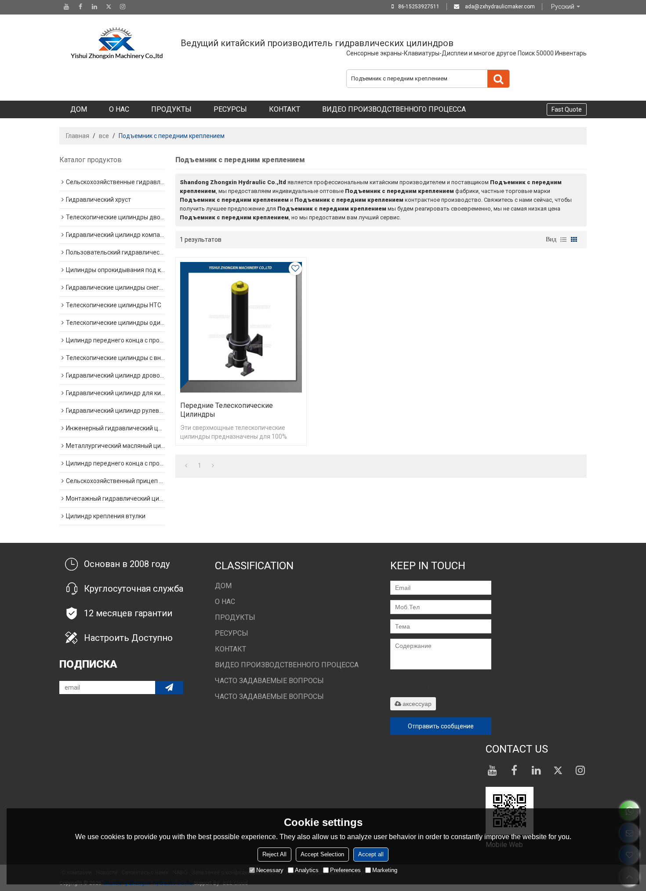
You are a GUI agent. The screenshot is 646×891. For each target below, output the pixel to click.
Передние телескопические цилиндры (226, 409)
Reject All (274, 854)
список (563, 239)
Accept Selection (322, 854)
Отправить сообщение (441, 726)
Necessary (269, 870)
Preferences (345, 870)
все (104, 135)
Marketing (384, 870)
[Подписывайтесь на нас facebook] (80, 6)
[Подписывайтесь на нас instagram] (123, 6)
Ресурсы (230, 109)
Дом (78, 109)
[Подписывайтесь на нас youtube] (66, 6)
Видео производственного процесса (394, 109)
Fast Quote (567, 109)
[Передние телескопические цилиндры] (241, 327)
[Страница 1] (186, 465)
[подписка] (169, 687)
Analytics (307, 870)
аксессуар (417, 703)
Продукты (171, 109)
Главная (77, 135)
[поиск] (498, 78)
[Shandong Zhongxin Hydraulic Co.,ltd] (116, 43)
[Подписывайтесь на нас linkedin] (94, 6)
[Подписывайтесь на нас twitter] (109, 6)
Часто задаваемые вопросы (269, 680)
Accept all (371, 854)
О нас (119, 109)
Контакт (284, 109)
